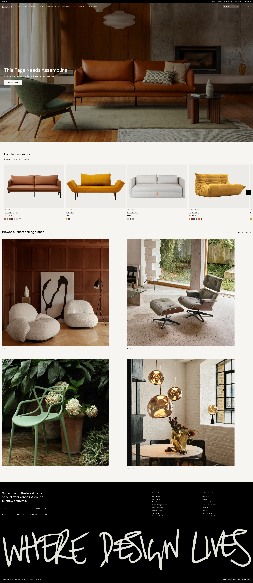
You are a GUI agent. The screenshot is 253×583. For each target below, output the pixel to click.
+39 (19, 219)
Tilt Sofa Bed (70, 213)
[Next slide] (248, 192)
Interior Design (227, 1)
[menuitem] (17, 7)
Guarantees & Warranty (209, 502)
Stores (213, 1)
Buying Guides (157, 510)
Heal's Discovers (157, 507)
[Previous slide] (4, 192)
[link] (13, 82)
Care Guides (156, 513)
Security (17, 579)
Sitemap (24, 579)
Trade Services (157, 502)
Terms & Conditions (35, 579)
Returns (204, 510)
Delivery (205, 507)
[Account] (243, 6)
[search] (237, 7)
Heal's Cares (156, 499)
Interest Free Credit (208, 516)
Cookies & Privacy (7, 579)
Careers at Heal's (157, 516)
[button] (40, 508)
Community (247, 1)
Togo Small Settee (194, 213)
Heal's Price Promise (209, 505)
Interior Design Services (160, 505)
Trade (219, 1)
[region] (70, 2)
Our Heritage (156, 496)
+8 (203, 219)
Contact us (205, 496)
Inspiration (238, 1)
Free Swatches (207, 513)
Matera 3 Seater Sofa (11, 213)
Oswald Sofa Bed (132, 213)
